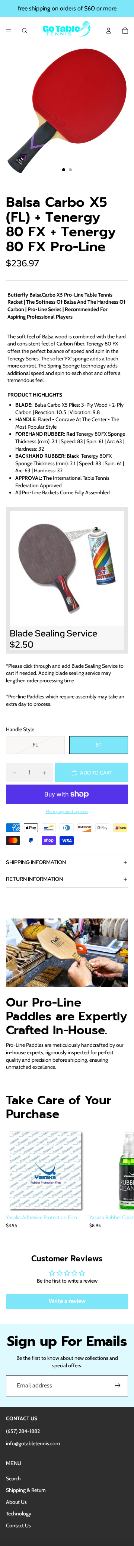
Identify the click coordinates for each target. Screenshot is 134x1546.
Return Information (34, 879)
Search (13, 1478)
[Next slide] (120, 1182)
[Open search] (24, 30)
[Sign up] (118, 1385)
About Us (16, 1502)
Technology (18, 1513)
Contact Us (18, 1525)
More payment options (67, 811)
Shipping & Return (26, 1490)
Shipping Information (36, 862)
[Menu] (8, 30)
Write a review (67, 1301)
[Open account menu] (108, 30)
